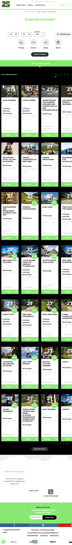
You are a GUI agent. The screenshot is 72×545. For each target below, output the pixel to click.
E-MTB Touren (29, 100)
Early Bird (47, 207)
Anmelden (49, 517)
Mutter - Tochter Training (46, 364)
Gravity (66, 409)
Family (65, 362)
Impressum (44, 535)
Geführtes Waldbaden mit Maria (8, 364)
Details (8, 135)
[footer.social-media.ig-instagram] (43, 525)
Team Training (9, 100)
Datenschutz (54, 535)
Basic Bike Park (49, 314)
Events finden (40, 54)
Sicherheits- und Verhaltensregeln (43, 530)
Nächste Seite (40, 449)
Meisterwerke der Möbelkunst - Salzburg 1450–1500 (10, 211)
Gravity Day (8, 314)
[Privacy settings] (3, 542)
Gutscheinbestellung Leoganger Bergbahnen (42, 533)
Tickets (62, 5)
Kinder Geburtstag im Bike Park (29, 159)
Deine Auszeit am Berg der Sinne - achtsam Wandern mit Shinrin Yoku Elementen (29, 415)
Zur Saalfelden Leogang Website (44, 1)
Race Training (49, 409)
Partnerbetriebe (32, 535)
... (69, 444)
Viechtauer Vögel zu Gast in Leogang (9, 159)
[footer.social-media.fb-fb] (14, 525)
